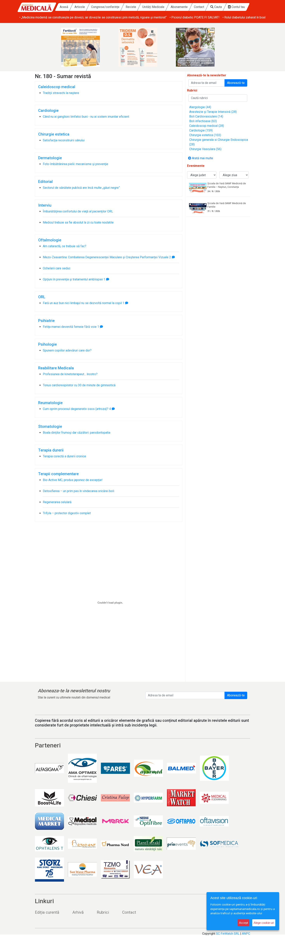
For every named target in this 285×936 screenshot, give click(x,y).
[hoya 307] (200, 47)
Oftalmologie (49, 240)
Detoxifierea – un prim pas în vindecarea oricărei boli (78, 491)
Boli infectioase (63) (203, 121)
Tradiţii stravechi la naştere (61, 93)
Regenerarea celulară (57, 502)
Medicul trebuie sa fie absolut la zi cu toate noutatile (78, 222)
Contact (199, 7)
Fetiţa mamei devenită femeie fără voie (70, 327)
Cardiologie (48, 110)
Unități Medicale (153, 7)
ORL (41, 297)
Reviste (131, 7)
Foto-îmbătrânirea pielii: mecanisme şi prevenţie (75, 164)
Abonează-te (236, 83)
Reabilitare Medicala (56, 368)
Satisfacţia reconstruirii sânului (64, 140)
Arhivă (78, 912)
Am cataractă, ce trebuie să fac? (64, 246)
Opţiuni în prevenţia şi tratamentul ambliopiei (73, 279)
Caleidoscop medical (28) (206, 126)
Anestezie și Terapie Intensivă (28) (213, 112)
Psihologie (47, 344)
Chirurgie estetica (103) (205, 135)
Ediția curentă (47, 912)
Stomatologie (50, 426)
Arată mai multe (202, 158)
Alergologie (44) (200, 107)
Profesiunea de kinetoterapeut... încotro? (70, 374)
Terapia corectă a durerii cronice (64, 456)
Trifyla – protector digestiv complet (67, 513)
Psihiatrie (46, 320)
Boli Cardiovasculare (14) (206, 116)
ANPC (246, 933)
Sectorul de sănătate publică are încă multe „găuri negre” (81, 188)
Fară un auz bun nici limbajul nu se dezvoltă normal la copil (82, 303)
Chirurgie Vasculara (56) (205, 149)
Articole (79, 7)
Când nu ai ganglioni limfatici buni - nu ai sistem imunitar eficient (86, 116)
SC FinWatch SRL (227, 933)
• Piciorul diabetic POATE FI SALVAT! (194, 17)
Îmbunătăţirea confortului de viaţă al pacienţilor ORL (78, 211)
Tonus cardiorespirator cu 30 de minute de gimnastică (79, 385)
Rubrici (103, 912)
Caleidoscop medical (56, 86)
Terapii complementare (58, 473)
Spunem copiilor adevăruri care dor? (67, 350)
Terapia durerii (51, 450)
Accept (243, 922)
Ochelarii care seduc (56, 268)
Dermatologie (50, 158)
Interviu (44, 205)
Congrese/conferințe (105, 7)
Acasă (64, 7)
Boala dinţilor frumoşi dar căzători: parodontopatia (76, 432)
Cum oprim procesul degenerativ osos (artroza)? (75, 409)
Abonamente (179, 7)
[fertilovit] (85, 47)
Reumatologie (50, 402)
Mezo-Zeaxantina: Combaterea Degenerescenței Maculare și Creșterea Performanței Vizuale (105, 257)
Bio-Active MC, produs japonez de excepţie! (73, 480)
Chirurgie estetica (53, 134)
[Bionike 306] (142, 47)
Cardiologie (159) (201, 130)
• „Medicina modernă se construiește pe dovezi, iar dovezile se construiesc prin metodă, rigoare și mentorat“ (93, 17)
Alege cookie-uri (264, 922)
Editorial (45, 181)
